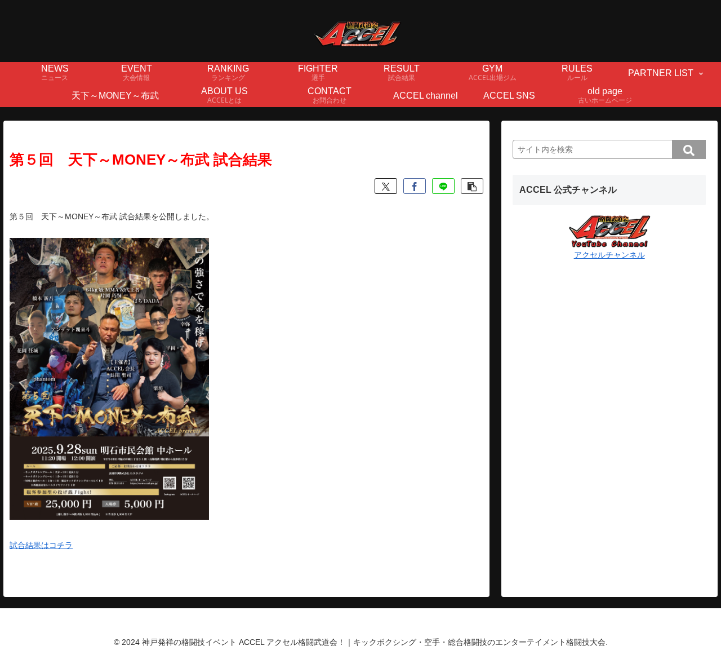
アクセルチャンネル (609, 254)
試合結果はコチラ (41, 545)
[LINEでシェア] (443, 186)
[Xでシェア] (386, 186)
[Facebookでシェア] (414, 186)
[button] (472, 186)
